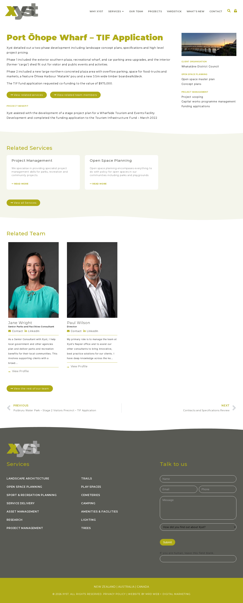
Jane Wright (20, 323)
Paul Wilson (78, 323)
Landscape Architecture (28, 478)
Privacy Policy (114, 594)
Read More (21, 184)
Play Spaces (91, 486)
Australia (126, 586)
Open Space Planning (111, 160)
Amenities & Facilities (99, 511)
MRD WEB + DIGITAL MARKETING (167, 594)
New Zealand (105, 586)
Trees (86, 528)
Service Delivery (21, 503)
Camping (88, 503)
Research (14, 519)
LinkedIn (33, 331)
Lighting (88, 519)
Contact (17, 331)
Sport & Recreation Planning (32, 495)
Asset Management (23, 511)
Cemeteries (90, 495)
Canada (143, 586)
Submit (167, 542)
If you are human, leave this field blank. (187, 553)
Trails (86, 478)
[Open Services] (123, 11)
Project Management (32, 160)
